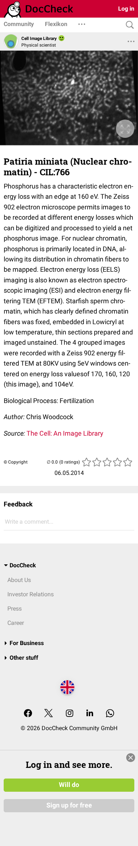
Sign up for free (69, 805)
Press (14, 608)
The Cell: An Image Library (64, 433)
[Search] (128, 25)
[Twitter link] (48, 713)
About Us (19, 579)
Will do (69, 784)
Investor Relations (30, 594)
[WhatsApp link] (110, 713)
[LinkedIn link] (90, 713)
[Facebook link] (28, 713)
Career (15, 622)
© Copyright (16, 462)
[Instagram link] (70, 713)
